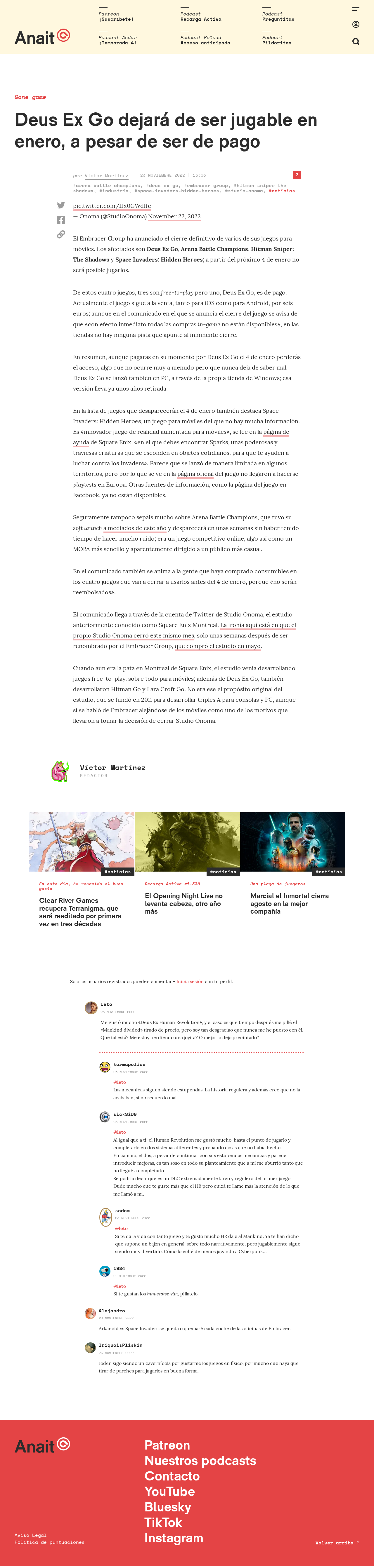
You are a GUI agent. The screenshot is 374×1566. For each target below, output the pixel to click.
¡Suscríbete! (116, 19)
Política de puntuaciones (50, 1542)
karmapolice (129, 1064)
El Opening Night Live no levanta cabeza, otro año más (184, 903)
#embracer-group (206, 185)
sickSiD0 (125, 1114)
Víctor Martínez (107, 175)
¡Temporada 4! (118, 42)
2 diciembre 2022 (129, 1275)
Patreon (167, 1445)
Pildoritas (277, 42)
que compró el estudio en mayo (218, 645)
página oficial (195, 473)
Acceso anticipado (205, 42)
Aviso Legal (31, 1535)
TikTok (163, 1522)
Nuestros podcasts (200, 1460)
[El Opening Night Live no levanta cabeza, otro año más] (187, 842)
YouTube (169, 1491)
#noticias (282, 190)
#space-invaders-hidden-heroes (176, 190)
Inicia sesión (190, 981)
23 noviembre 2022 (118, 1011)
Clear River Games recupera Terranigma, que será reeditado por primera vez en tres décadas (80, 912)
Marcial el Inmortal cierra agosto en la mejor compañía (289, 903)
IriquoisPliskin (121, 1345)
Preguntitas (278, 19)
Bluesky (167, 1507)
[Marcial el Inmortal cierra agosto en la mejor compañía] (293, 842)
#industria (114, 190)
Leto (106, 1004)
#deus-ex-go (162, 185)
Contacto (172, 1476)
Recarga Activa (201, 19)
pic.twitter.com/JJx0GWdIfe (112, 205)
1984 (119, 1268)
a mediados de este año (135, 528)
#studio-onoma (244, 190)
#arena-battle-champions (106, 185)
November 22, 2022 (174, 216)
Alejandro (112, 1310)
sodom (122, 1210)
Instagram (174, 1538)
